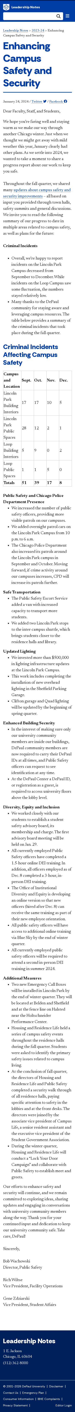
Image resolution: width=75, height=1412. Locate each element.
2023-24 (38, 30)
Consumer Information (18, 1399)
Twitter (37, 101)
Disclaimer (56, 1386)
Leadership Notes (25, 7)
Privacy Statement (15, 1405)
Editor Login (64, 1405)
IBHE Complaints (49, 1399)
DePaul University (6, 7)
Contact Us (10, 1393)
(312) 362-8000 (15, 1363)
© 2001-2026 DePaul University (24, 1386)
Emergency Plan (33, 1393)
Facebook (56, 101)
